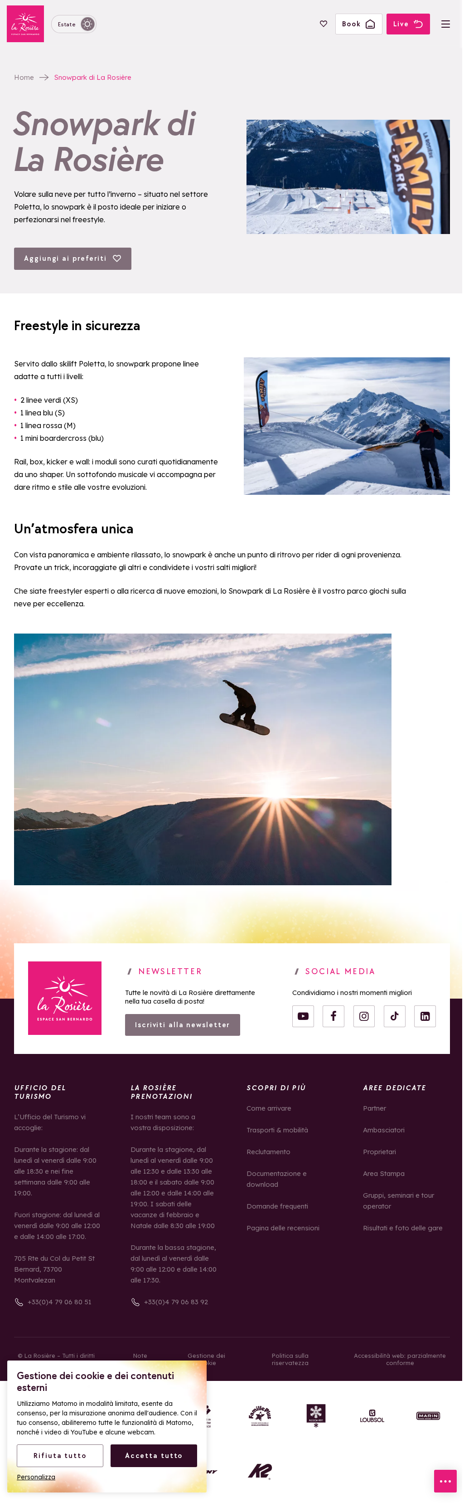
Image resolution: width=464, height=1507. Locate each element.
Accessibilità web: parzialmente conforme (400, 1359)
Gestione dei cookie (206, 1359)
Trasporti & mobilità (277, 1130)
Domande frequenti (277, 1206)
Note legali (140, 1359)
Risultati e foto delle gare (403, 1228)
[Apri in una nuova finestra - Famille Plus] (259, 1416)
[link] (65, 998)
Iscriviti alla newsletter (182, 1024)
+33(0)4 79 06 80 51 (60, 1301)
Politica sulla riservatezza (290, 1359)
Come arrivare (268, 1108)
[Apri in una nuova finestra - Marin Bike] (428, 1416)
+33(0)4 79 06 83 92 (176, 1301)
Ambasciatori (384, 1130)
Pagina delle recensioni (282, 1228)
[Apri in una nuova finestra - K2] (259, 1471)
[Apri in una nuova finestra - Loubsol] (372, 1416)
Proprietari (379, 1151)
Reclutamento (268, 1151)
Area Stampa (384, 1173)
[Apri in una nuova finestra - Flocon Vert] (316, 1416)
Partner (374, 1108)
